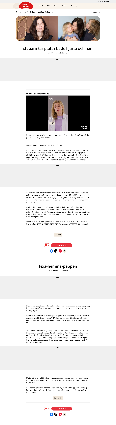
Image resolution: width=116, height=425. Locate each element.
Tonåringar (74, 6)
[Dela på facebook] (51, 251)
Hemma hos (51, 271)
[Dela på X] (55, 251)
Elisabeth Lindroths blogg (34, 12)
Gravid (41, 6)
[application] (58, 113)
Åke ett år (51, 53)
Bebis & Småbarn (52, 6)
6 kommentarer (61, 409)
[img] (47, 245)
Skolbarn (64, 6)
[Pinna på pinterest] (60, 251)
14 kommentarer (61, 245)
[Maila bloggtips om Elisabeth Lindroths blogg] (64, 251)
